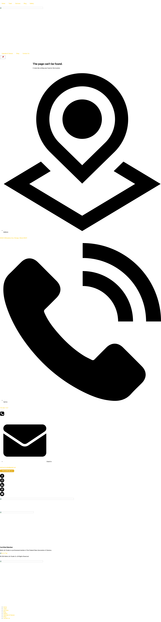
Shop (17, 53)
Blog (25, 3)
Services (17, 3)
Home (3, 3)
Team (10, 3)
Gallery (32, 3)
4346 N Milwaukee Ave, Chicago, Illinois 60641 (13, 238)
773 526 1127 (4, 408)
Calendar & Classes (7, 53)
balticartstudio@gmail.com (8, 467)
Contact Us (26, 53)
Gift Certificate (7, 471)
